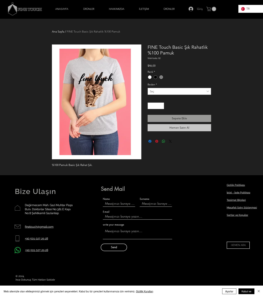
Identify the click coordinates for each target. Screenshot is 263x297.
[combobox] (179, 91)
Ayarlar (229, 291)
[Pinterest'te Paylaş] (157, 141)
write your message (113, 224)
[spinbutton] (156, 106)
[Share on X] (170, 141)
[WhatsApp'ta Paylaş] (163, 141)
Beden (152, 84)
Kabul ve (246, 291)
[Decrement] (150, 106)
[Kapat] (259, 291)
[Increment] (161, 106)
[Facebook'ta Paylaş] (150, 141)
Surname (144, 199)
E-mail (106, 212)
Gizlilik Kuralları (144, 291)
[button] (211, 9)
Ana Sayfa (58, 31)
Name (106, 199)
